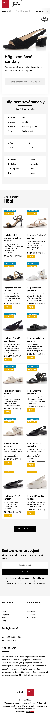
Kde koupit (31, 617)
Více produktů (25, 529)
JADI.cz (28, 700)
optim (30, 712)
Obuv (11, 11)
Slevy (4, 620)
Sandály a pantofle (24, 11)
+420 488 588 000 (13, 637)
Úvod (4, 11)
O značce (31, 614)
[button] (45, 34)
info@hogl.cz (11, 640)
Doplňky (5, 614)
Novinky (5, 617)
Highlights (31, 611)
